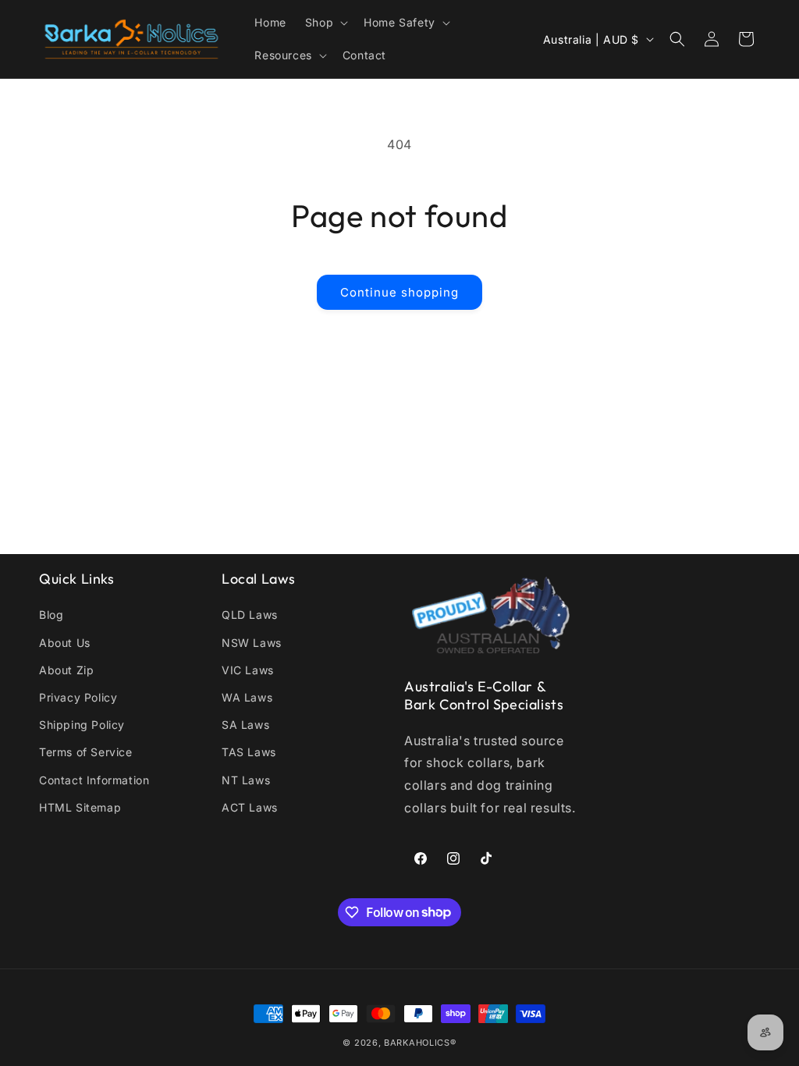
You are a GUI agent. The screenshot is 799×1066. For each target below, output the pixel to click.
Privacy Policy (78, 697)
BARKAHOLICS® (420, 1042)
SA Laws (245, 724)
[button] (325, 22)
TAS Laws (249, 752)
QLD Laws (250, 614)
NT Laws (246, 780)
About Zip (66, 670)
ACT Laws (250, 807)
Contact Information (94, 780)
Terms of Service (86, 752)
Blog (51, 614)
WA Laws (247, 697)
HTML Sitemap (80, 807)
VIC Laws (248, 670)
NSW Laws (252, 642)
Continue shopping (399, 292)
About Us (65, 642)
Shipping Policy (82, 724)
